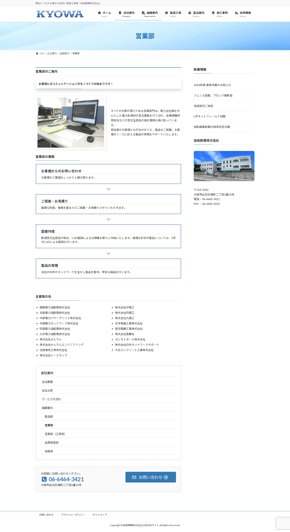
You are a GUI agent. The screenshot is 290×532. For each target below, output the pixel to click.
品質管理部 (52, 442)
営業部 (49, 425)
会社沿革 (47, 390)
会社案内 (47, 373)
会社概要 (47, 381)
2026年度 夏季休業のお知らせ (212, 85)
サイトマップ (100, 514)
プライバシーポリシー (73, 514)
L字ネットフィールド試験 (209, 116)
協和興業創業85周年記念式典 (212, 127)
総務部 (49, 451)
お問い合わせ (46, 514)
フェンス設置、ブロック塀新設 (213, 95)
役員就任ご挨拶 (203, 106)
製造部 (49, 416)
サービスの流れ (51, 399)
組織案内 (47, 407)
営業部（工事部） (56, 434)
